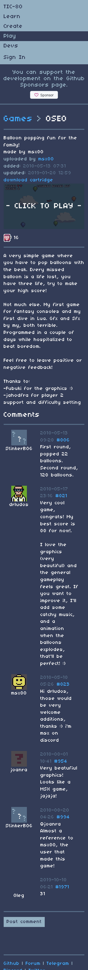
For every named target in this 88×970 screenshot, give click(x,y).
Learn (12, 17)
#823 (63, 684)
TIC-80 (13, 7)
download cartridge (28, 180)
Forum (33, 963)
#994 (63, 817)
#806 (63, 440)
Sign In (15, 57)
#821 (61, 496)
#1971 (62, 887)
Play (10, 36)
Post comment (24, 921)
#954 (60, 761)
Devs (11, 46)
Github (12, 963)
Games (18, 119)
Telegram (58, 963)
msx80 (46, 159)
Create (13, 26)
